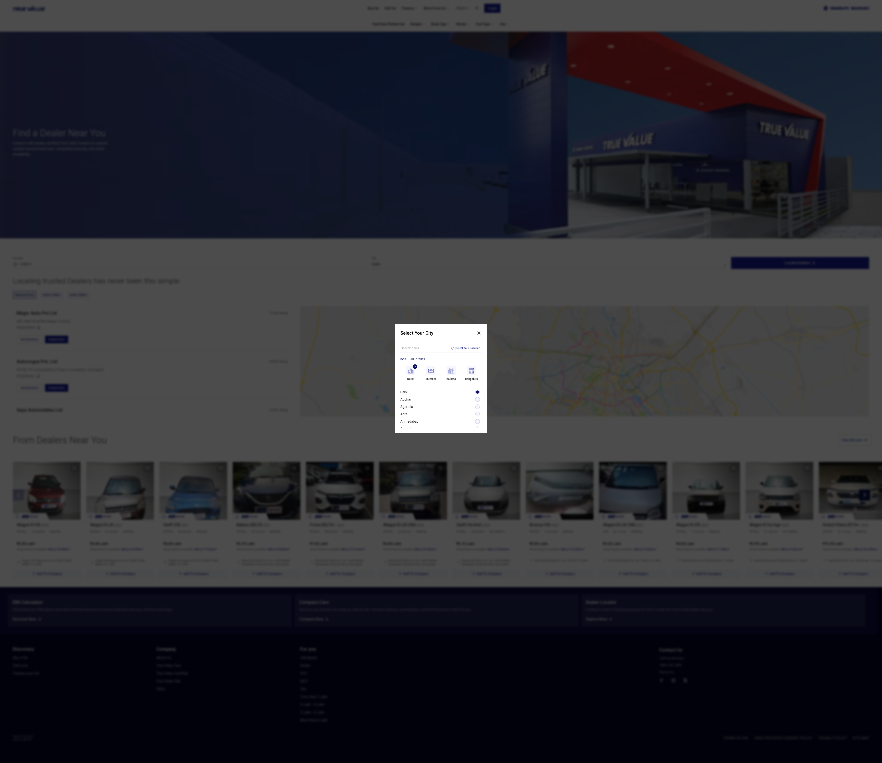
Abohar (405, 399)
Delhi (403, 392)
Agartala (406, 407)
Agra (403, 414)
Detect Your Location (467, 348)
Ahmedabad (409, 421)
